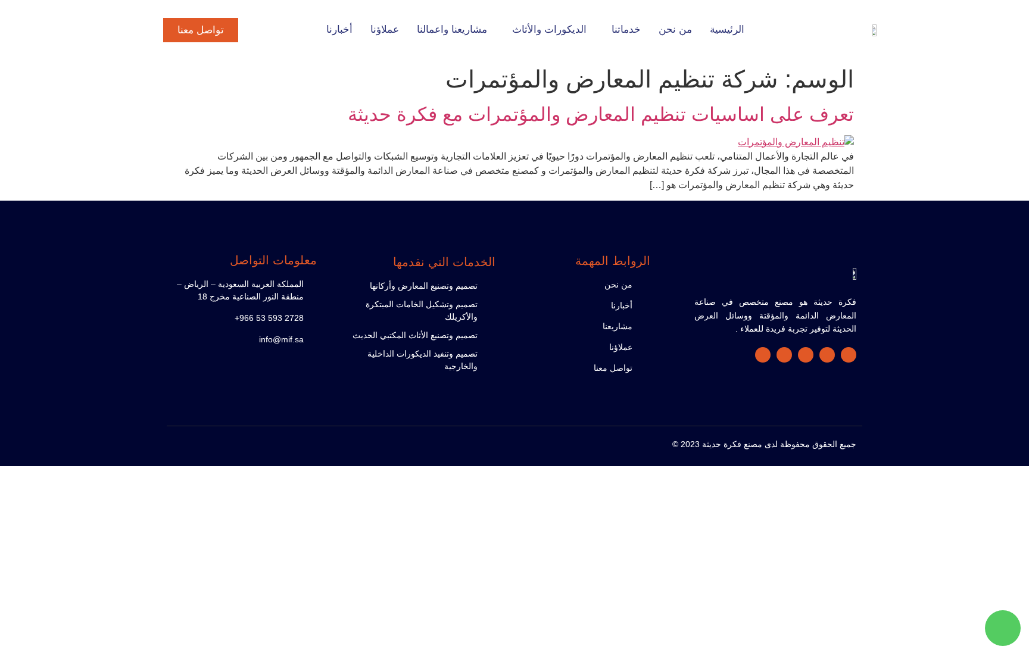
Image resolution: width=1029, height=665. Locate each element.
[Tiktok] (784, 355)
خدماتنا (626, 29)
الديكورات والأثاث (549, 29)
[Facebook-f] (848, 355)
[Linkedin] (763, 355)
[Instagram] (805, 355)
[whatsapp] (1003, 628)
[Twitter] (827, 355)
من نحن (675, 29)
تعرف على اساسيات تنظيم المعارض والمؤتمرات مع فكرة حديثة (601, 114)
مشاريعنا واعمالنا (452, 29)
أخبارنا (339, 29)
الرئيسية (727, 29)
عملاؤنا (384, 29)
